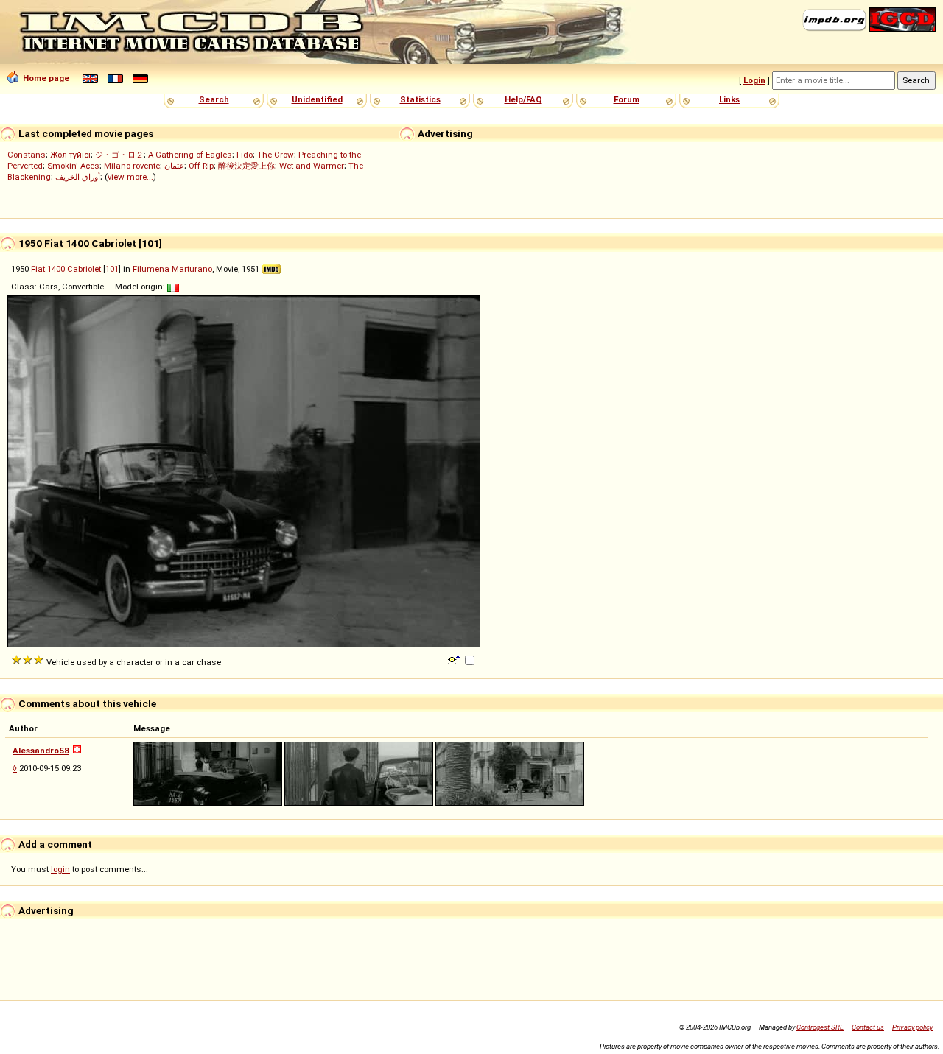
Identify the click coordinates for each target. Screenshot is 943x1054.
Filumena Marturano (172, 269)
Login (754, 80)
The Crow (275, 155)
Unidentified (317, 99)
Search (214, 99)
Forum (626, 99)
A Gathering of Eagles (190, 155)
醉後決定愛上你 (246, 166)
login (60, 869)
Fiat (38, 269)
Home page (46, 78)
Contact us (868, 1027)
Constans (26, 155)
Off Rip (201, 166)
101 (112, 269)
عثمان (174, 166)
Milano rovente (132, 166)
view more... (130, 177)
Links (729, 99)
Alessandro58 (41, 750)
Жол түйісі (70, 155)
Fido (244, 155)
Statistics (420, 99)
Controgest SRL (820, 1027)
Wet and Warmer (311, 166)
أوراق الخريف (77, 177)
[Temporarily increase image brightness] (455, 658)
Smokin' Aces (73, 166)
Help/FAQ (523, 99)
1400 (56, 269)
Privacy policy (912, 1027)
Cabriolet (84, 269)
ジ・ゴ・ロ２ (119, 155)
